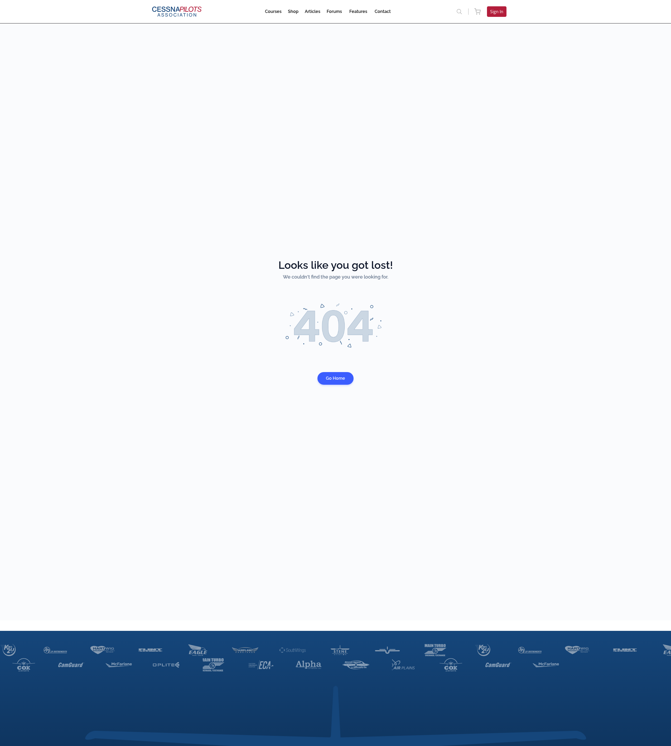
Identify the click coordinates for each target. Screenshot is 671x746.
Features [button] (358, 11)
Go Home (335, 378)
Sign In (496, 11)
